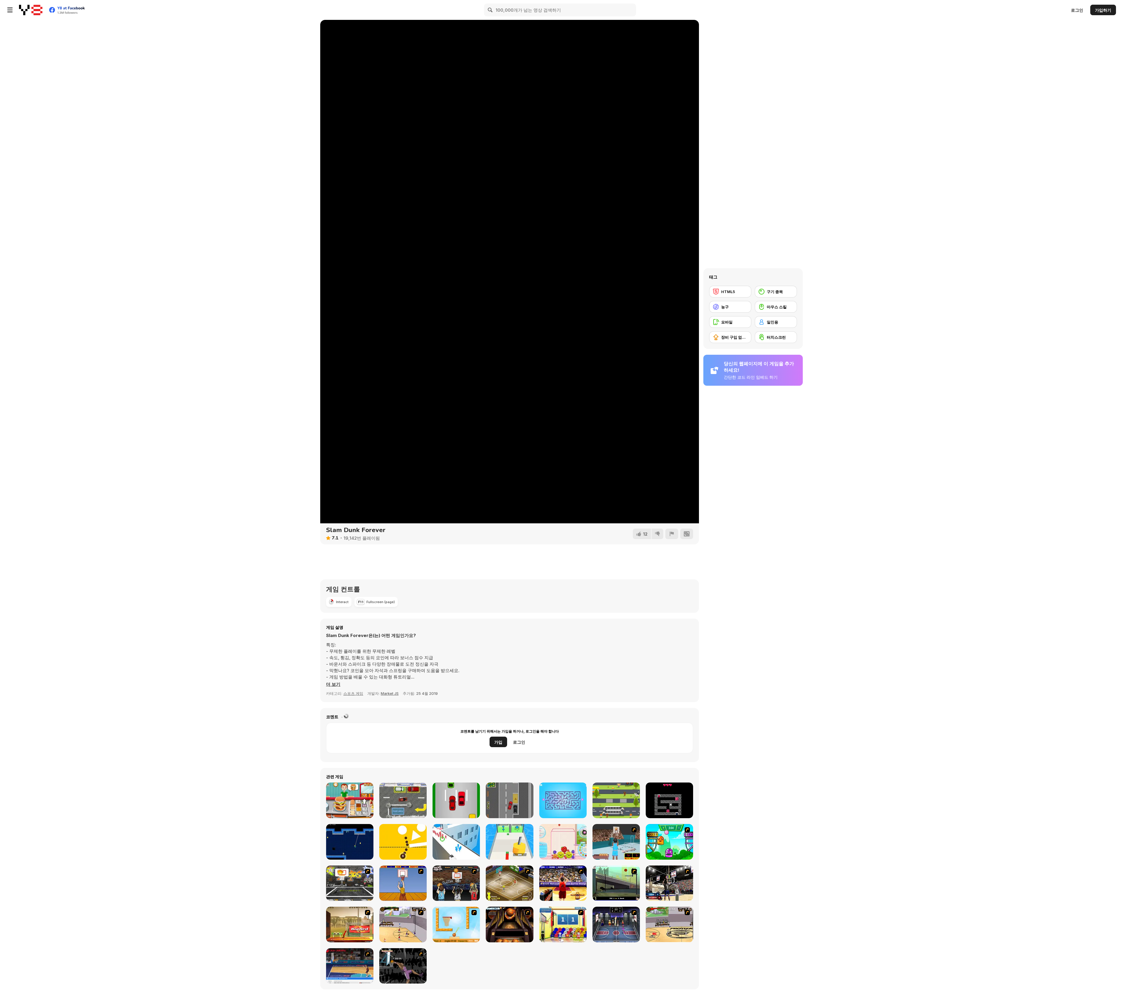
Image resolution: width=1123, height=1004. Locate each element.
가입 (498, 742)
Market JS (390, 693)
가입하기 (1103, 10)
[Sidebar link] (10, 10)
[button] (333, 684)
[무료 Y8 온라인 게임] (31, 10)
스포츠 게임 (353, 693)
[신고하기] (671, 534)
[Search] (490, 10)
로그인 (1077, 10)
